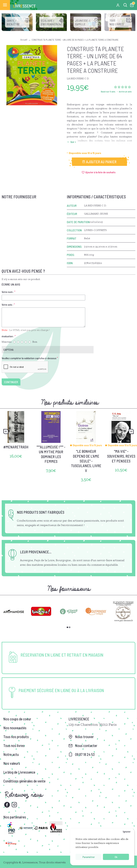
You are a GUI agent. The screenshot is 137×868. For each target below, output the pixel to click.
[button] (5, 431)
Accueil (23, 39)
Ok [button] (116, 856)
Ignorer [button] (126, 831)
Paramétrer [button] (89, 856)
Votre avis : (7, 304)
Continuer (11, 382)
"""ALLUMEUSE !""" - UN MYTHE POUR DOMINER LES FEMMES (51, 454)
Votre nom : (8, 291)
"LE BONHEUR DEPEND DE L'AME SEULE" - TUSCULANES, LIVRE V (86, 460)
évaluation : (8, 336)
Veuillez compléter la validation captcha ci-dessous (29, 358)
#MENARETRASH (15, 447)
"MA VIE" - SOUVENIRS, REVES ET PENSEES (121, 456)
